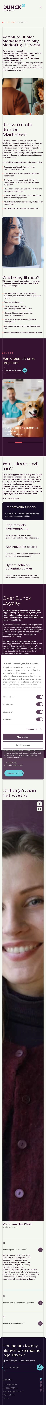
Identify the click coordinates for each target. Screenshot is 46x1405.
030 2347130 (11, 763)
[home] (13, 7)
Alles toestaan (23, 737)
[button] (41, 7)
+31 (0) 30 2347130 (10, 1388)
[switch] (39, 704)
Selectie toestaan (23, 745)
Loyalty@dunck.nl (9, 1385)
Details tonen (32, 729)
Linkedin (5, 1398)
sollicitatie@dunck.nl (14, 765)
